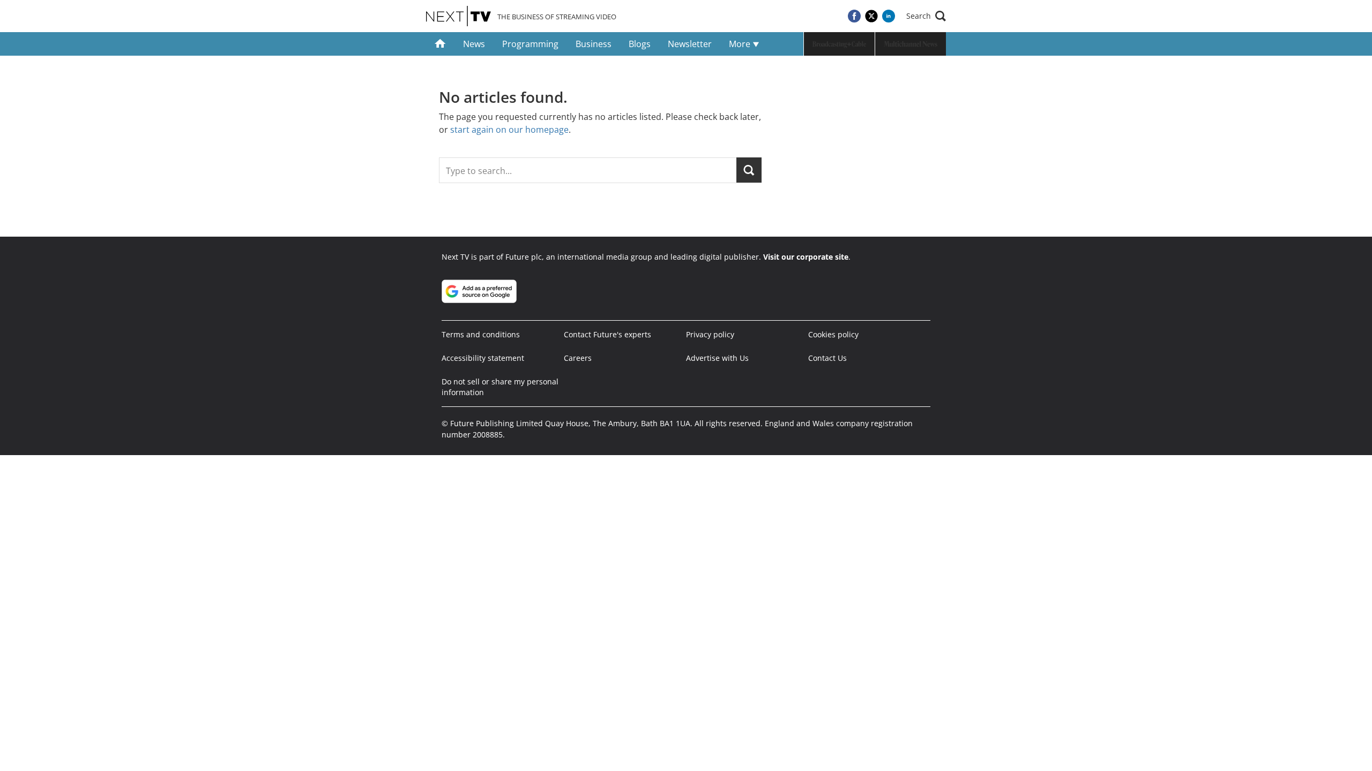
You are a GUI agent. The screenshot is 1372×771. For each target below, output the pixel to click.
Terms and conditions (481, 334)
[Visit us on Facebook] (854, 16)
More (740, 44)
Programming (530, 44)
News (474, 44)
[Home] (440, 44)
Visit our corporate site (805, 257)
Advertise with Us (717, 358)
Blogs (640, 44)
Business (594, 44)
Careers (578, 358)
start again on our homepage (509, 129)
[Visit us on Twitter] (871, 16)
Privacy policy (710, 334)
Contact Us (827, 358)
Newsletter (690, 44)
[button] (926, 16)
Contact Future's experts (607, 334)
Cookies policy (833, 334)
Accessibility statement (483, 358)
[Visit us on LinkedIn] (888, 16)
